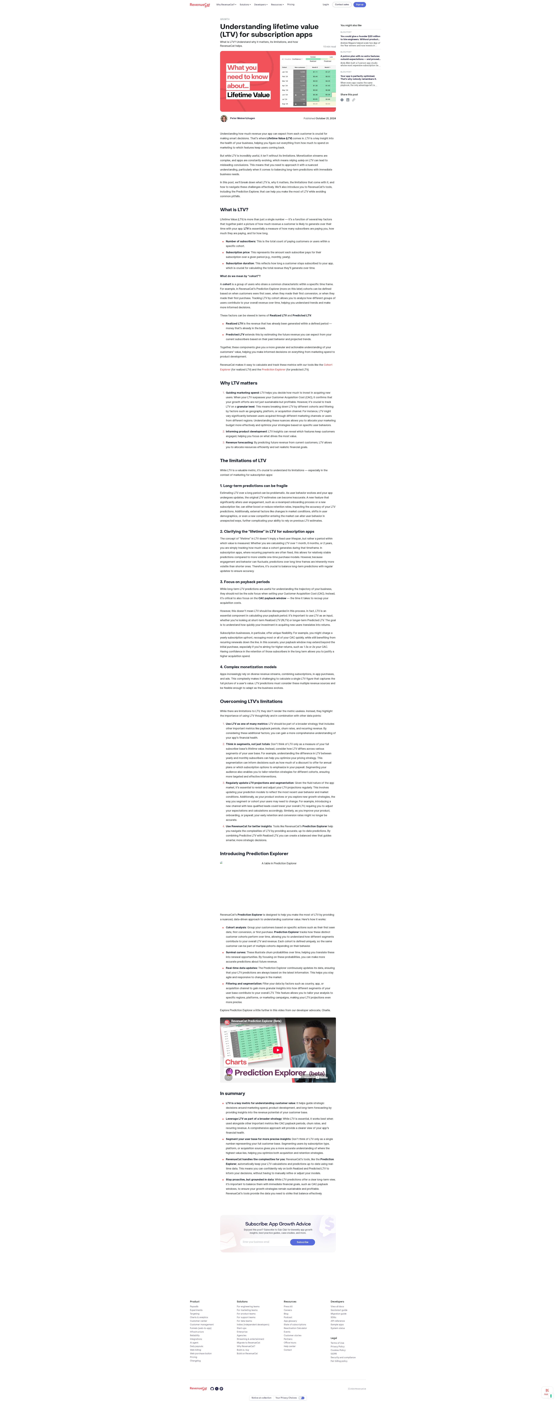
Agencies (241, 1336)
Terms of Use (337, 1343)
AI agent (194, 1343)
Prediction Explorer (274, 370)
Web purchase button (201, 1354)
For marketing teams (247, 1310)
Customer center (198, 1321)
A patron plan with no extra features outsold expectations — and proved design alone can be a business (360, 58)
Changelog (195, 1361)
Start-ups (241, 1328)
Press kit (288, 1307)
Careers (288, 1310)
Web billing (195, 1350)
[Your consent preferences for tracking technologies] (551, 1396)
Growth (224, 19)
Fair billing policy (339, 1361)
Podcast (288, 1317)
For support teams (246, 1317)
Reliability (195, 1336)
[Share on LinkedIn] (347, 99)
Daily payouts (196, 1346)
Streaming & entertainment (250, 1339)
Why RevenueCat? (225, 4)
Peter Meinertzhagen (242, 119)
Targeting (194, 1314)
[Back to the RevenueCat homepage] (200, 5)
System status (338, 1328)
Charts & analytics (199, 1317)
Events (287, 1332)
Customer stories (292, 1336)
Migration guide (338, 1314)
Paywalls (194, 1307)
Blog (286, 1314)
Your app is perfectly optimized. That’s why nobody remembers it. (359, 78)
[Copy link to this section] (252, 209)
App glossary (290, 1321)
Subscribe (302, 1242)
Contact (288, 1350)
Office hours (290, 1343)
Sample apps (337, 1325)
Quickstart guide (339, 1310)
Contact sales (342, 4)
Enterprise (242, 1332)
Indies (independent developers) (253, 1325)
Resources (276, 4)
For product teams (246, 1314)
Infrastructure (197, 1332)
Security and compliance (343, 1358)
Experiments (196, 1310)
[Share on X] (342, 99)
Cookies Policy (338, 1350)
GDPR (334, 1354)
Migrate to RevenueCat (248, 1343)
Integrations (196, 1339)
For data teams (244, 1321)
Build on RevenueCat (247, 1354)
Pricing (290, 4)
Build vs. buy (243, 1350)
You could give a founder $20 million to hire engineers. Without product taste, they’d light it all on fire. (360, 38)
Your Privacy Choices (286, 1398)
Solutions (244, 4)
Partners (288, 1339)
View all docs (337, 1307)
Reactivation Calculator (295, 1328)
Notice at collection (261, 1398)
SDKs (333, 1317)
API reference (338, 1321)
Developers (260, 4)
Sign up (359, 4)
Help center (290, 1346)
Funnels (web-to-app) (200, 1328)
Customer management (202, 1325)
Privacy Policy (337, 1347)
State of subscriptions (295, 1325)
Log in (326, 5)
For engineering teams (248, 1307)
